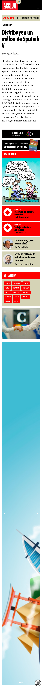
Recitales (26, 288)
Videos (7, 283)
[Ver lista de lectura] (37, 682)
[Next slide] (37, 513)
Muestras (26, 292)
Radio (7, 292)
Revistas (16, 288)
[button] (20, 682)
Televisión (17, 283)
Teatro (26, 283)
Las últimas (7, 25)
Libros (17, 297)
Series (7, 288)
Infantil (7, 301)
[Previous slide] (4, 513)
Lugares (8, 297)
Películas (16, 292)
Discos (16, 301)
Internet (25, 297)
